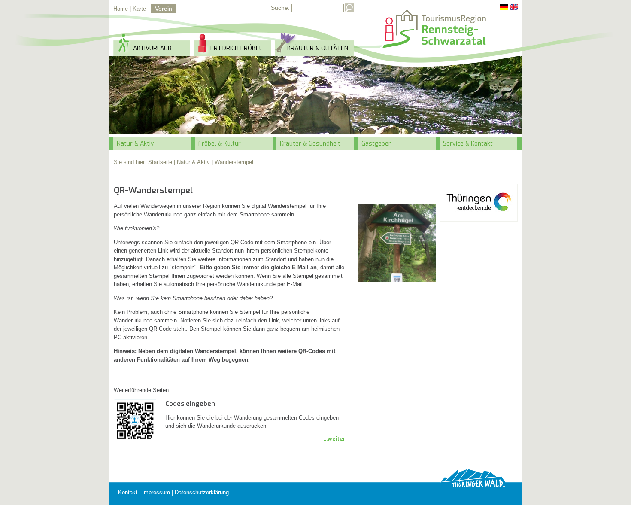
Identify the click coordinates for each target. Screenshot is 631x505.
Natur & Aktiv (135, 144)
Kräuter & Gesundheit (310, 144)
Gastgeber (376, 144)
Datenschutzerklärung (202, 492)
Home (120, 9)
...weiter (335, 438)
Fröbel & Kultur (219, 144)
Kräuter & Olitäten (317, 48)
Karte (139, 9)
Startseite (160, 162)
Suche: (280, 7)
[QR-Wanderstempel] (397, 243)
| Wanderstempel (232, 162)
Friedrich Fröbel (236, 48)
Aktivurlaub (152, 48)
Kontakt (127, 492)
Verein (163, 8)
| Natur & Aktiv (192, 162)
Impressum (156, 492)
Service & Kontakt (468, 144)
